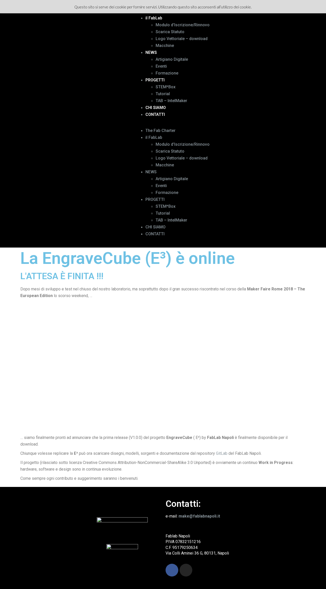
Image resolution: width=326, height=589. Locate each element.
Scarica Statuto (170, 31)
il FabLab (153, 18)
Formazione (167, 73)
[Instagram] (186, 570)
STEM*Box (165, 86)
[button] (226, 123)
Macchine (165, 45)
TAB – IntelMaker (171, 100)
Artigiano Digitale (172, 59)
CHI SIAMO (155, 107)
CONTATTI (155, 114)
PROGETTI (155, 80)
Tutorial (163, 93)
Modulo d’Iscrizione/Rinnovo (183, 24)
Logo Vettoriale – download (182, 38)
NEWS (151, 52)
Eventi (161, 66)
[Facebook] (172, 570)
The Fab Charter (160, 130)
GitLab (221, 453)
